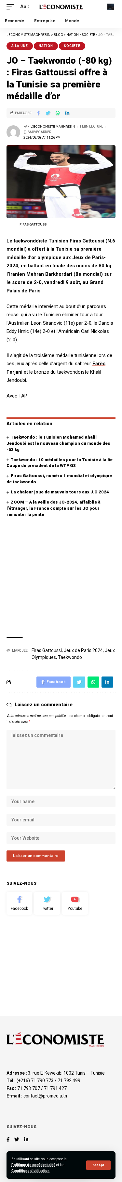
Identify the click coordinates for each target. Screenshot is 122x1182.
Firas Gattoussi (47, 650)
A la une (19, 46)
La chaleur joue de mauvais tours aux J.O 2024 (60, 492)
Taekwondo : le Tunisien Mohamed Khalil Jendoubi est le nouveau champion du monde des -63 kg (58, 443)
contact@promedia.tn (45, 1095)
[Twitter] (47, 903)
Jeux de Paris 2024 (83, 650)
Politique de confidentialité (33, 1165)
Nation (46, 46)
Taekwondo (70, 657)
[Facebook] (19, 903)
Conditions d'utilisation (30, 1171)
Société (72, 46)
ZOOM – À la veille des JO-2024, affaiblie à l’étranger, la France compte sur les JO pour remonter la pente (54, 508)
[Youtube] (75, 903)
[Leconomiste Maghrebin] (61, 7)
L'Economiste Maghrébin (53, 126)
